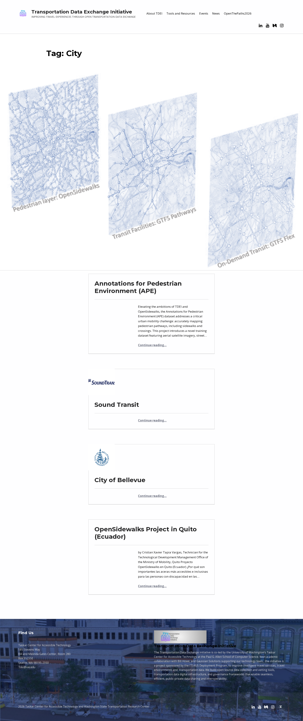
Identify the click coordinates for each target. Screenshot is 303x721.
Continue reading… (152, 345)
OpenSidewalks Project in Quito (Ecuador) (146, 532)
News (216, 13)
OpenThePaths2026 (237, 13)
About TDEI (154, 13)
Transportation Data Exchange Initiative (81, 12)
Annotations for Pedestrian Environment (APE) (138, 287)
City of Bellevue (120, 480)
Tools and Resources (180, 13)
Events (203, 13)
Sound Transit (117, 404)
